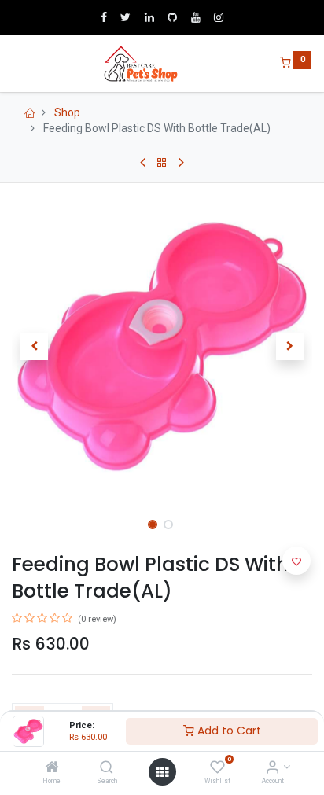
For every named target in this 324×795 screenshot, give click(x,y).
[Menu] (13, 64)
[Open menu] (162, 772)
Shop (67, 112)
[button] (34, 347)
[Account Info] (272, 768)
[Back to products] (162, 162)
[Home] (52, 768)
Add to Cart (227, 730)
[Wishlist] (217, 768)
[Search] (106, 768)
